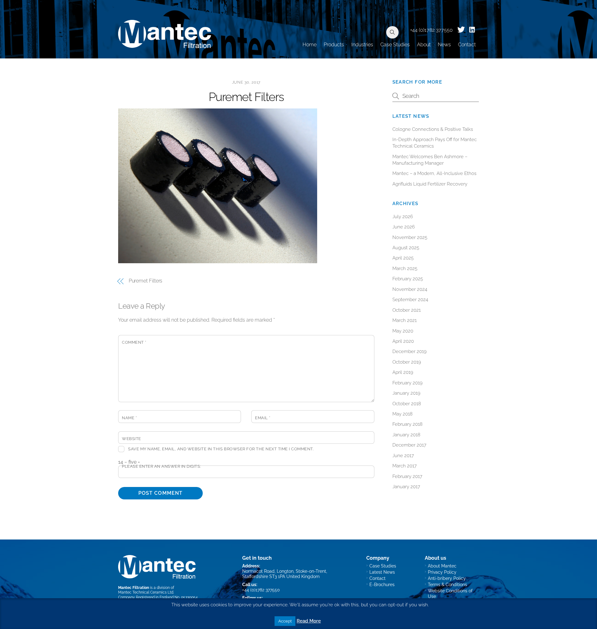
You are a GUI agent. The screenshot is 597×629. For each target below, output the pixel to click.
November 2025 (409, 237)
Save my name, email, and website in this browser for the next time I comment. (220, 449)
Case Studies (395, 45)
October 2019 (406, 362)
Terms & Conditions (447, 584)
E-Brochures (382, 584)
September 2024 (410, 299)
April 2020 (403, 341)
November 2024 (409, 289)
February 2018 (407, 424)
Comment (134, 342)
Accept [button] (285, 621)
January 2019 (406, 393)
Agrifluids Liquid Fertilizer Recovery (429, 184)
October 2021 (406, 310)
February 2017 (407, 476)
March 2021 (404, 320)
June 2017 (403, 455)
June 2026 (403, 227)
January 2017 (406, 486)
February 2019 (407, 383)
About (424, 45)
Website (131, 438)
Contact (467, 45)
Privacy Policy (442, 572)
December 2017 (409, 445)
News (444, 45)
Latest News (382, 572)
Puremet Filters (246, 97)
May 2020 (402, 331)
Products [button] (334, 45)
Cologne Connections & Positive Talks (432, 129)
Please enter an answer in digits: (161, 466)
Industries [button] (362, 45)
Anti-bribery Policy (447, 578)
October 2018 (406, 403)
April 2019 (402, 372)
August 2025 (405, 247)
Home (310, 45)
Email (263, 418)
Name (129, 418)
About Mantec (442, 565)
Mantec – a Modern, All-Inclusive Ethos (434, 173)
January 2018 (406, 435)
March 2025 (404, 268)
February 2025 (407, 279)
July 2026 (402, 216)
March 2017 (404, 466)
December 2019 (409, 351)
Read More (309, 621)
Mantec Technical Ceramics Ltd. (146, 592)
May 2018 (402, 414)
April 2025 (403, 258)
